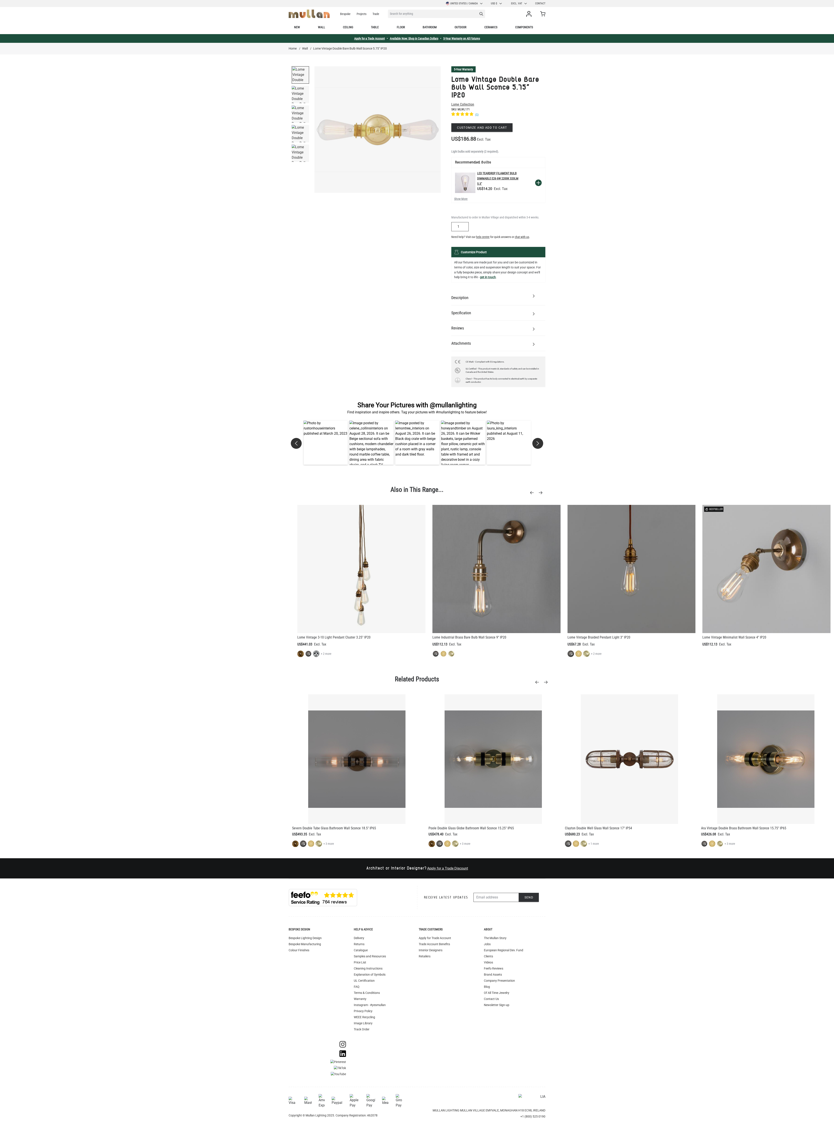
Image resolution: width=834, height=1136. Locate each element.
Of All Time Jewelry (496, 993)
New (297, 27)
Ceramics (490, 27)
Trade (375, 14)
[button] (326, 443)
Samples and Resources (370, 956)
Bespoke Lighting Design (305, 938)
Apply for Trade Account (435, 938)
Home (293, 48)
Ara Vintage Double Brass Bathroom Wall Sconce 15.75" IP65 (743, 828)
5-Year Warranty (463, 69)
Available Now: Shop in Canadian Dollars (414, 38)
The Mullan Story (495, 938)
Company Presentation (499, 980)
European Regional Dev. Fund (503, 950)
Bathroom (430, 27)
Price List (360, 962)
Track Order (361, 1029)
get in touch (488, 277)
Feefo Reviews (493, 968)
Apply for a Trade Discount (447, 868)
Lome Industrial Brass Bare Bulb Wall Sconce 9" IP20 (469, 637)
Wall (321, 27)
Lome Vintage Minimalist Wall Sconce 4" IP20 (734, 637)
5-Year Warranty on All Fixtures (461, 38)
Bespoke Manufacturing (305, 944)
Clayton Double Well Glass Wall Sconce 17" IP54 (598, 828)
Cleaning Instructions (368, 968)
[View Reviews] (498, 114)
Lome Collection (462, 104)
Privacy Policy (363, 1011)
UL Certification (364, 980)
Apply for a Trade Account (369, 38)
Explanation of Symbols (370, 974)
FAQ (356, 986)
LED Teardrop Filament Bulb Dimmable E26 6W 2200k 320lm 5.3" (497, 178)
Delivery (359, 938)
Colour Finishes (299, 950)
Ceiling (348, 27)
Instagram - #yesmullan (370, 1005)
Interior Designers (430, 950)
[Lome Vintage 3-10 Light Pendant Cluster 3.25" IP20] (361, 569)
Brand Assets (493, 974)
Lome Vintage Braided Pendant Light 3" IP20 (599, 637)
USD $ (494, 3)
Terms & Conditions (367, 993)
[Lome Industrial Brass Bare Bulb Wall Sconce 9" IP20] (496, 569)
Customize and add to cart (482, 127)
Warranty (360, 999)
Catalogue (361, 950)
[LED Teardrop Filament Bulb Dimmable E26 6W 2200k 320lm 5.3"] (465, 183)
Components (524, 27)
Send (529, 897)
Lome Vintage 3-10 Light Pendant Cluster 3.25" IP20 (334, 637)
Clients (488, 956)
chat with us (522, 237)
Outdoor (460, 27)
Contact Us (491, 999)
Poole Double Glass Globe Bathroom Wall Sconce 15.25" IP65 (471, 828)
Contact (540, 3)
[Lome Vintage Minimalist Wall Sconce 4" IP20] (766, 569)
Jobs (487, 944)
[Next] (541, 492)
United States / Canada (464, 3)
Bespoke (345, 14)
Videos (488, 962)
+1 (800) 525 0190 (532, 1116)
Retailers (424, 956)
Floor (401, 27)
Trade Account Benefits (434, 944)
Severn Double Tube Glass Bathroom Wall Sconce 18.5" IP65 (334, 828)
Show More (461, 199)
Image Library (363, 1023)
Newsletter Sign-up (496, 1005)
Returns (359, 944)
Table (375, 27)
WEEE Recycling (364, 1017)
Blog (487, 986)
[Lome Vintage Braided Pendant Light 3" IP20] (632, 569)
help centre (483, 237)
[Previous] (533, 492)
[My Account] (529, 13)
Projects (361, 14)
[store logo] (309, 14)
